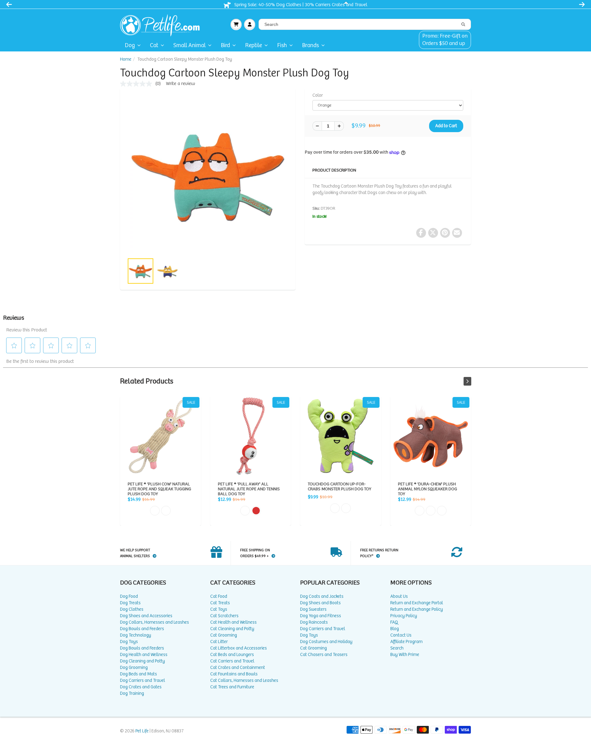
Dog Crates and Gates (141, 687)
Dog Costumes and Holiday (326, 641)
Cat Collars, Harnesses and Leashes (244, 680)
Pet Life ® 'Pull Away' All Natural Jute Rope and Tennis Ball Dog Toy (251, 436)
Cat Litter (219, 641)
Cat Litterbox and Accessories (238, 648)
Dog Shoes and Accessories (146, 615)
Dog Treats (130, 602)
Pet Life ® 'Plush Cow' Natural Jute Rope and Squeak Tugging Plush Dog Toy (160, 436)
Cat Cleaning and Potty (232, 628)
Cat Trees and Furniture (232, 687)
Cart (236, 24)
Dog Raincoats (314, 622)
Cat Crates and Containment (237, 667)
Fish (282, 45)
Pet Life (142, 731)
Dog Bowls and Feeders (142, 628)
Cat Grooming (223, 635)
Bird (225, 45)
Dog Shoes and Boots (320, 602)
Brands (310, 45)
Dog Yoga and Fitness (320, 615)
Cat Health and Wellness (233, 622)
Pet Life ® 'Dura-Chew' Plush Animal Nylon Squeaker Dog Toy (431, 436)
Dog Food (129, 596)
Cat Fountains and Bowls (234, 674)
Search (397, 648)
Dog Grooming (134, 667)
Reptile (253, 45)
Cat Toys (218, 609)
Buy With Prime (404, 654)
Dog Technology (135, 635)
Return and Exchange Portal (416, 602)
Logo (162, 24)
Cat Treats (220, 602)
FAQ (394, 622)
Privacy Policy (403, 615)
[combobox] (365, 24)
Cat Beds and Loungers (232, 654)
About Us (399, 596)
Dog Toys (129, 641)
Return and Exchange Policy (416, 609)
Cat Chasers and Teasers (324, 654)
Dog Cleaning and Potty (142, 661)
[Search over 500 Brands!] (463, 25)
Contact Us (401, 635)
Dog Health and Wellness (143, 654)
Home (125, 59)
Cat (154, 45)
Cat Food (218, 596)
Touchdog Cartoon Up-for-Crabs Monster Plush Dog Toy (341, 436)
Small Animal (189, 45)
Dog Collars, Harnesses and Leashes (154, 622)
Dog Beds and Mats (138, 674)
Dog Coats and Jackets (322, 596)
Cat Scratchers (224, 615)
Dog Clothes (131, 609)
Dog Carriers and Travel (142, 680)
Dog (130, 45)
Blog (394, 628)
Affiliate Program (406, 641)
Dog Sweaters (313, 609)
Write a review (180, 83)
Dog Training (132, 693)
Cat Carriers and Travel (232, 661)
